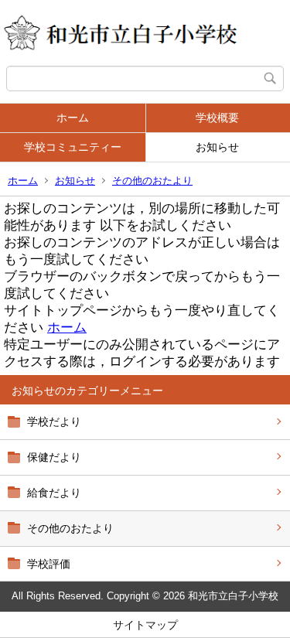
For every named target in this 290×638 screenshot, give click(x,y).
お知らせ (75, 180)
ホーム (72, 117)
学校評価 (48, 564)
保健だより (54, 457)
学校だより (54, 421)
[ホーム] (145, 33)
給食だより (54, 492)
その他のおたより (152, 180)
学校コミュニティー (72, 147)
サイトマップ (145, 625)
